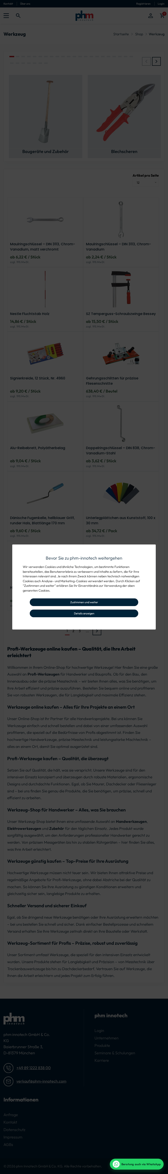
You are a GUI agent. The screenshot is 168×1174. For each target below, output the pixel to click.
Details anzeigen (84, 613)
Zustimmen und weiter (84, 602)
